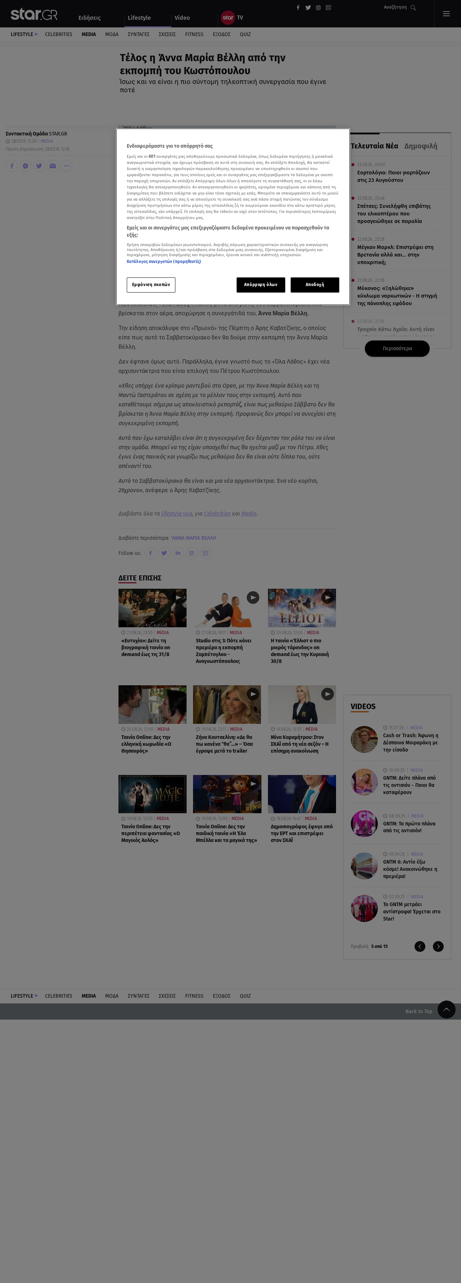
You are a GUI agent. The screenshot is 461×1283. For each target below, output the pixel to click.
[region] (233, 216)
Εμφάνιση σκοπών (151, 284)
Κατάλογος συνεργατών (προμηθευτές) (164, 261)
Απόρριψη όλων (260, 284)
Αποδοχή (315, 284)
